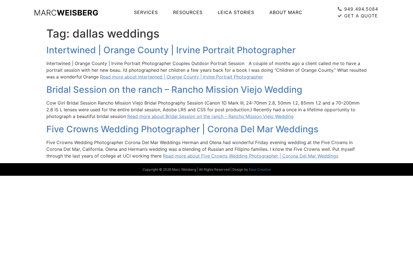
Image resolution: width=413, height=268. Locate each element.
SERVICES (146, 12)
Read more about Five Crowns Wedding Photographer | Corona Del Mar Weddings (250, 156)
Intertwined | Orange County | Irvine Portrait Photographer (171, 50)
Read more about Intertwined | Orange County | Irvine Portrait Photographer (181, 77)
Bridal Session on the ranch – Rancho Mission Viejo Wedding (174, 89)
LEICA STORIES (236, 12)
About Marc (285, 12)
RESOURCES (188, 12)
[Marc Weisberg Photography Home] (66, 12)
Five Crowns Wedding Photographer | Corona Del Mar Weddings (182, 129)
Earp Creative (260, 169)
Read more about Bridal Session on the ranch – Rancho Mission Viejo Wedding (210, 116)
